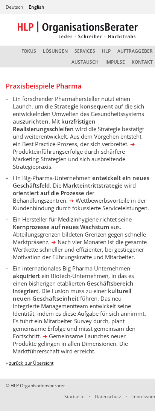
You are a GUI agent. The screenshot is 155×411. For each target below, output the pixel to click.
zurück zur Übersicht (31, 363)
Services (84, 51)
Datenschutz (108, 396)
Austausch (85, 62)
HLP (106, 51)
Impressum (143, 396)
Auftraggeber (135, 51)
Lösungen (55, 51)
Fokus (28, 51)
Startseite (74, 396)
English (36, 7)
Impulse (115, 62)
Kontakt (142, 62)
